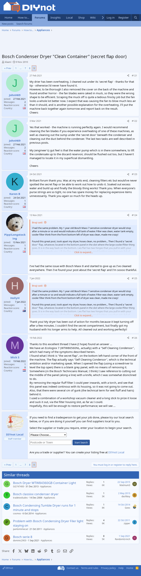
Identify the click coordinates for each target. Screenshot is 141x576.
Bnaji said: (37, 222)
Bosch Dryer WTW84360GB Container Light (44, 483)
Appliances (45, 486)
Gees (127, 507)
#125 (134, 278)
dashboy (126, 496)
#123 (134, 174)
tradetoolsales (20, 497)
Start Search (81, 442)
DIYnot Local (116, 452)
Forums (40, 17)
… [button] (20, 68)
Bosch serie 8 (22, 537)
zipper (127, 523)
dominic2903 (19, 540)
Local (69, 17)
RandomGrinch (122, 539)
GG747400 (18, 486)
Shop (81, 17)
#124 (134, 215)
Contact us (72, 568)
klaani (8, 62)
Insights (55, 17)
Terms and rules (89, 568)
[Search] (135, 17)
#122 (134, 121)
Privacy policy (108, 568)
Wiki (93, 17)
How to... (23, 17)
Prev (8, 68)
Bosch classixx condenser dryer (36, 494)
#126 (134, 337)
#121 (134, 75)
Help (121, 568)
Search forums (24, 23)
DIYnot (9, 568)
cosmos (17, 513)
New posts (7, 23)
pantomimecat (20, 529)
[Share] (128, 76)
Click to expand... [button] (83, 252)
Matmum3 (125, 485)
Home (8, 17)
